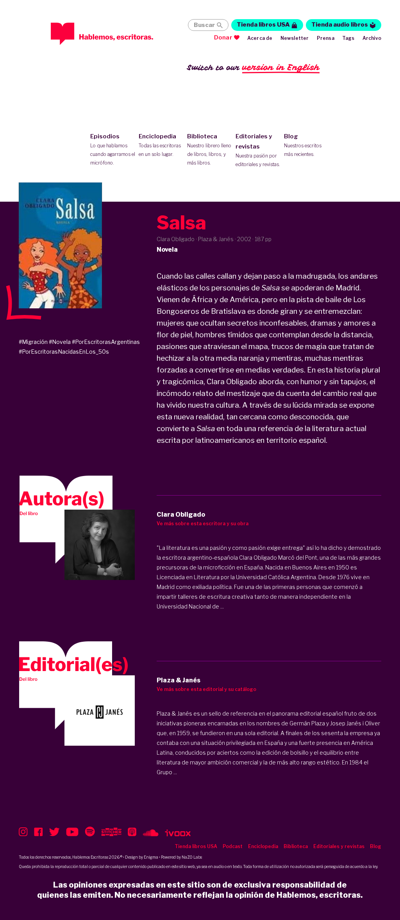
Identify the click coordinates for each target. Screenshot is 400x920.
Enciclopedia (160, 145)
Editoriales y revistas (258, 150)
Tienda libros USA (263, 24)
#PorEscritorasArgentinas (106, 341)
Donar (223, 37)
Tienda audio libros (339, 24)
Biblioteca (209, 149)
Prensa (325, 38)
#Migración (33, 341)
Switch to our (253, 67)
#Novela (60, 341)
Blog (302, 145)
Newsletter (294, 38)
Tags (348, 38)
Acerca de (260, 38)
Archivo (371, 38)
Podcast (233, 846)
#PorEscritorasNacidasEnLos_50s (64, 351)
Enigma (151, 857)
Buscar (204, 25)
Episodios (112, 149)
